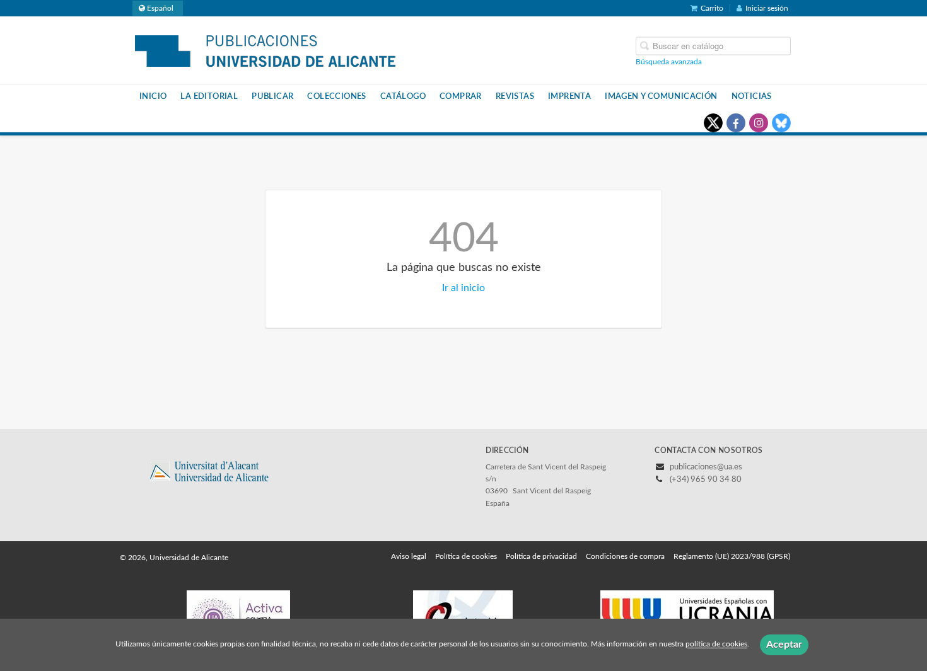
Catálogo (403, 96)
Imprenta (569, 96)
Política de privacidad (541, 556)
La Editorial (209, 96)
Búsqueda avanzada (669, 61)
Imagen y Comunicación (661, 96)
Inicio (152, 96)
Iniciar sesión (766, 8)
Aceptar (784, 644)
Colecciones (336, 96)
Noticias (752, 96)
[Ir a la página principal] (265, 49)
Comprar (461, 96)
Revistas (515, 96)
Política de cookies (466, 556)
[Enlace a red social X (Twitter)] (713, 122)
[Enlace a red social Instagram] (758, 122)
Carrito (712, 8)
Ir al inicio (463, 288)
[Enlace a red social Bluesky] (781, 122)
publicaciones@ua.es (706, 467)
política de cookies (716, 644)
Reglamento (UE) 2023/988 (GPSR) (731, 556)
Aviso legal (408, 556)
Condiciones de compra (625, 556)
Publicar (272, 96)
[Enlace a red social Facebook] (735, 122)
